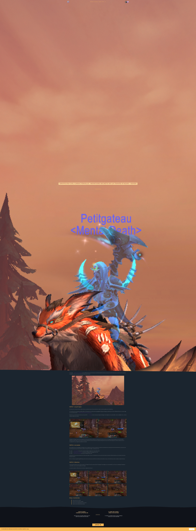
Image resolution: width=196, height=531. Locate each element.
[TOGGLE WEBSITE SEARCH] (105, 2)
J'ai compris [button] (192, 529)
